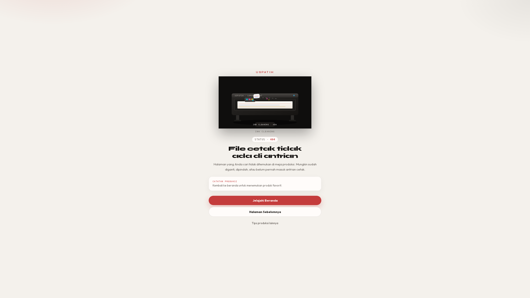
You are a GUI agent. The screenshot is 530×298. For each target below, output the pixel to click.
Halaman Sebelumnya (265, 212)
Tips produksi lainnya (265, 223)
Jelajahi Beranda (265, 200)
